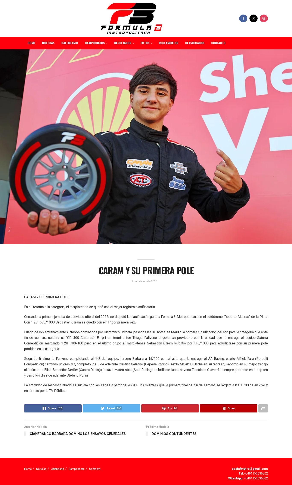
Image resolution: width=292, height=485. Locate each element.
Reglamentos (168, 42)
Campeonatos (95, 42)
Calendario (69, 42)
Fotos (145, 42)
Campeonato (77, 468)
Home (31, 42)
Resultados (122, 42)
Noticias (48, 42)
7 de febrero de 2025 (144, 281)
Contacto (218, 42)
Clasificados (194, 42)
